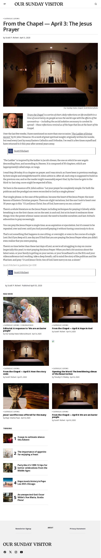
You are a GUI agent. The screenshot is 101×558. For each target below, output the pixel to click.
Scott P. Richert (21, 151)
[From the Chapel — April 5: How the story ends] (26, 353)
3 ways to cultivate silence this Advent (31, 438)
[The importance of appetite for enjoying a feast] (8, 453)
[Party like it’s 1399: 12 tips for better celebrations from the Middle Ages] (8, 468)
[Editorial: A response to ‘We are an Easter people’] (26, 310)
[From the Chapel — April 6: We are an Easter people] (75, 396)
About (50, 528)
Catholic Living (11, 18)
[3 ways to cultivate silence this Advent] (8, 438)
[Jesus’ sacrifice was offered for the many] (26, 396)
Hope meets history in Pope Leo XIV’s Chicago (32, 482)
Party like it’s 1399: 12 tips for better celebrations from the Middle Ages (32, 468)
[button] (4, 4)
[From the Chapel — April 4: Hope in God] (75, 310)
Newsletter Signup (23, 529)
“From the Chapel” (35, 115)
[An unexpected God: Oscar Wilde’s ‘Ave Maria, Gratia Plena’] (8, 497)
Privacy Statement (77, 529)
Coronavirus (26, 325)
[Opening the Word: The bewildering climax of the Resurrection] (75, 353)
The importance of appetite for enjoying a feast (32, 453)
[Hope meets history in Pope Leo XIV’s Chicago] (8, 482)
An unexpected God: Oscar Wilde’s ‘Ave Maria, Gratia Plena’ (31, 497)
